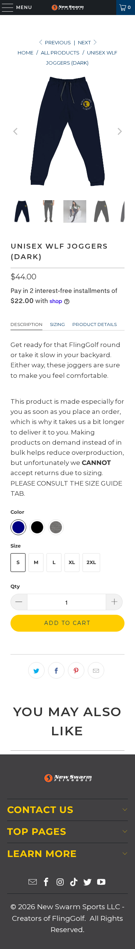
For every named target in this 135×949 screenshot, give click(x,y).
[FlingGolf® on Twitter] (87, 883)
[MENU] (4, 7)
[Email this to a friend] (96, 670)
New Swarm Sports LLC (78, 906)
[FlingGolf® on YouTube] (101, 883)
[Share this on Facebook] (56, 670)
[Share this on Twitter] (36, 670)
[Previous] (16, 131)
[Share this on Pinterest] (76, 670)
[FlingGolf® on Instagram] (60, 883)
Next (85, 42)
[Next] (119, 131)
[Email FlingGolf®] (32, 883)
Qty (15, 586)
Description (26, 324)
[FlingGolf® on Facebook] (46, 883)
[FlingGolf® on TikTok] (74, 883)
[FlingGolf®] (67, 7)
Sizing (57, 324)
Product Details (94, 324)
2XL (91, 562)
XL (72, 562)
